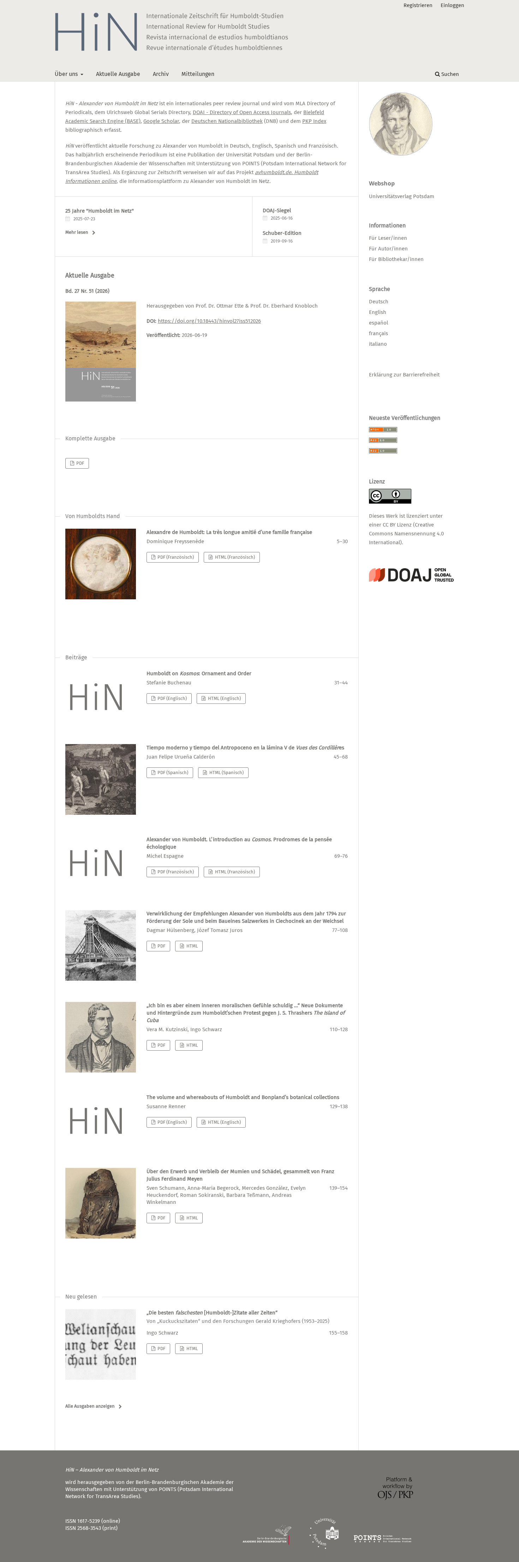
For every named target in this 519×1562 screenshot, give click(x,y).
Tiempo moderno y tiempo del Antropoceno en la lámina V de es (245, 747)
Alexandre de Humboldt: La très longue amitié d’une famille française (229, 532)
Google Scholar (161, 121)
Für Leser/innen (388, 238)
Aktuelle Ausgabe (118, 74)
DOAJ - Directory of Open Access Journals (242, 112)
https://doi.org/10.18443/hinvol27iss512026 (209, 321)
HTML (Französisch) (234, 557)
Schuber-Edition (282, 233)
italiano (378, 344)
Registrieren (418, 5)
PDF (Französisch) (175, 557)
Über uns (67, 74)
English (377, 312)
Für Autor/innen (388, 248)
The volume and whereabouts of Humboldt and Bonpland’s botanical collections (243, 1097)
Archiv (161, 74)
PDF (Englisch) (171, 698)
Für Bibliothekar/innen (396, 259)
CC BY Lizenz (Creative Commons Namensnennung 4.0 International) (406, 534)
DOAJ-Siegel (277, 210)
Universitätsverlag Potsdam (401, 196)
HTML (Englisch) (224, 698)
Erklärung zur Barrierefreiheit (404, 375)
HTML (191, 946)
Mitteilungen (197, 74)
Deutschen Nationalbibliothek (227, 121)
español (378, 323)
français (378, 333)
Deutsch (378, 301)
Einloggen (452, 5)
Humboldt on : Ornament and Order (199, 673)
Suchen (449, 74)
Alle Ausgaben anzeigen (90, 1406)
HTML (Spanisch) (226, 772)
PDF (79, 463)
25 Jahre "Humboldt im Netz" (99, 211)
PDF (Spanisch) (172, 772)
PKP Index (314, 121)
